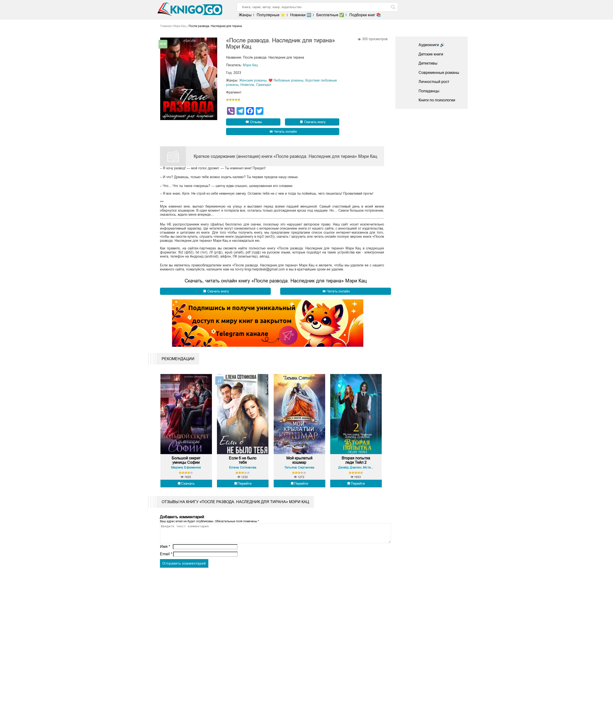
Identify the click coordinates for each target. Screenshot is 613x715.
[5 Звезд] (239, 99)
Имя (165, 546)
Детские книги (431, 54)
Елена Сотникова (242, 467)
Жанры (245, 15)
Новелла (247, 85)
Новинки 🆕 (300, 15)
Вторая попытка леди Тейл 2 (356, 460)
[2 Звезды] (230, 99)
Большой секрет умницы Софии (186, 460)
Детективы (428, 63)
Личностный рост (434, 82)
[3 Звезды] (233, 99)
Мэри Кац (250, 65)
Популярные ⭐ (271, 15)
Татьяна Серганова (299, 467)
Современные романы (439, 73)
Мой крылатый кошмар (299, 460)
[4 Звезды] (236, 99)
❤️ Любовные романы (285, 80)
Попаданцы (429, 91)
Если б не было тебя (242, 460)
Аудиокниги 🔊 (432, 45)
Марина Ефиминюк (186, 467)
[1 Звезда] (227, 99)
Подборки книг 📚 (365, 15)
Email (166, 554)
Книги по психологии (437, 100)
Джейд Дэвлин (349, 467)
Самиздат (263, 85)
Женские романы (253, 80)
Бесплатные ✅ (330, 15)
